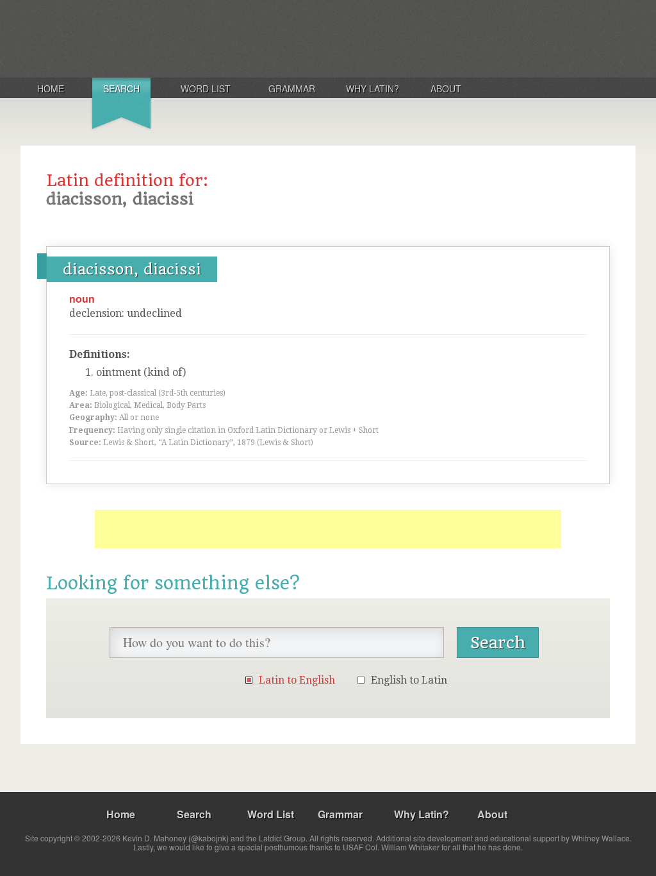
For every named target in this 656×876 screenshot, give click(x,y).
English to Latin (409, 680)
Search (121, 88)
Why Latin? (372, 88)
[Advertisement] (328, 529)
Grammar (291, 88)
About (445, 88)
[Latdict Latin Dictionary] (189, 38)
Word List (206, 88)
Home (50, 88)
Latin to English (297, 680)
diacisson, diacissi (132, 269)
